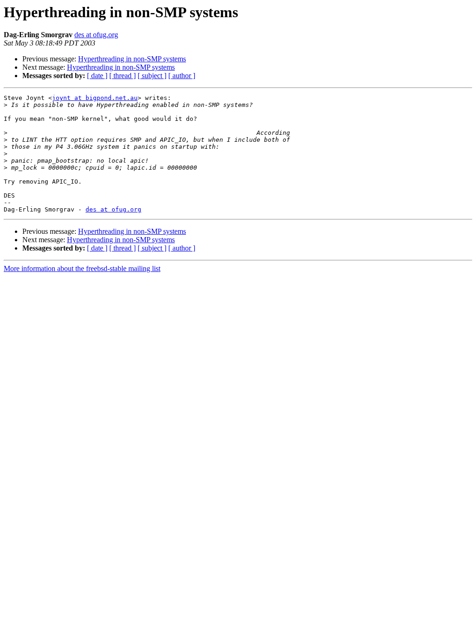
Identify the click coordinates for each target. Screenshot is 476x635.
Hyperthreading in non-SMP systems (132, 59)
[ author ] (181, 75)
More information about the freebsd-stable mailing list (82, 268)
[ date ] (97, 75)
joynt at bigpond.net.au (95, 97)
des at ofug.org (96, 35)
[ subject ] (152, 75)
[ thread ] (122, 75)
